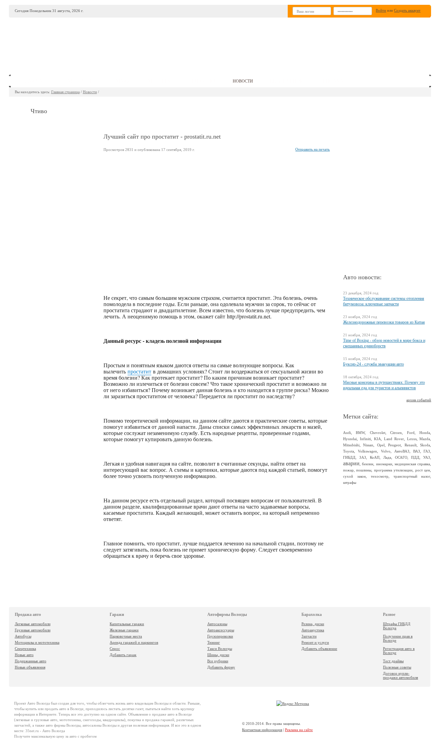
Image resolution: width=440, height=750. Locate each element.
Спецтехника (25, 648)
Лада (387, 457)
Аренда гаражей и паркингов (134, 642)
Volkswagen (367, 451)
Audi (347, 433)
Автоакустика (312, 630)
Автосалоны (217, 624)
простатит (139, 371)
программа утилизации (393, 470)
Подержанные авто (30, 661)
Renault (411, 445)
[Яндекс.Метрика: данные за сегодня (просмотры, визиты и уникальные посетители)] (292, 703)
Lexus (412, 439)
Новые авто (24, 655)
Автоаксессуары (220, 630)
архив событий (418, 400)
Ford (411, 433)
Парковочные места (126, 636)
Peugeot (394, 445)
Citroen (396, 433)
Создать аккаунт (407, 10)
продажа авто (34, 81)
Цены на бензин (288, 81)
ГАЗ (427, 451)
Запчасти (309, 636)
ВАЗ (416, 451)
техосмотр (379, 476)
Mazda (424, 439)
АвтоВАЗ (401, 451)
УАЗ (426, 457)
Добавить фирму (221, 667)
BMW (360, 433)
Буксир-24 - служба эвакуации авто (373, 364)
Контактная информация (262, 730)
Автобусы (23, 636)
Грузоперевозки (220, 636)
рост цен (422, 470)
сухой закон (354, 476)
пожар (348, 470)
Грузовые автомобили (33, 630)
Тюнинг (213, 642)
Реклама (333, 81)
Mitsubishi (351, 445)
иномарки (384, 464)
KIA (377, 439)
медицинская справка (412, 464)
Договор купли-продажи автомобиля (400, 675)
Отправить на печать (312, 149)
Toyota (348, 451)
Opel (381, 445)
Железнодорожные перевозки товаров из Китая (384, 322)
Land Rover (394, 439)
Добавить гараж (123, 655)
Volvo (385, 451)
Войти (381, 10)
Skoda (425, 445)
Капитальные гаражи (127, 624)
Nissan (368, 445)
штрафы (349, 482)
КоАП (375, 457)
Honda (424, 433)
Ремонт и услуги (315, 642)
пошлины (363, 470)
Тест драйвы (393, 661)
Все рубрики (217, 661)
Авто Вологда (38, 703)
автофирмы (161, 81)
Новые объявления (30, 667)
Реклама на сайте (299, 730)
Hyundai (350, 439)
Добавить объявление (319, 648)
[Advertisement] (271, 43)
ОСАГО (401, 457)
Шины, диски (218, 655)
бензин (367, 464)
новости (243, 81)
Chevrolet (377, 433)
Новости (90, 92)
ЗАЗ (362, 457)
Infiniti (365, 439)
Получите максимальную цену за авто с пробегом (55, 736)
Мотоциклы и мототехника (37, 642)
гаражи (121, 81)
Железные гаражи (124, 630)
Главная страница (65, 92)
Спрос (115, 648)
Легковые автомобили (33, 624)
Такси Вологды (219, 648)
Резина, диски (312, 624)
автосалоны (82, 81)
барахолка (203, 81)
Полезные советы (397, 667)
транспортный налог (412, 476)
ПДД (415, 457)
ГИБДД (349, 457)
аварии (351, 463)
